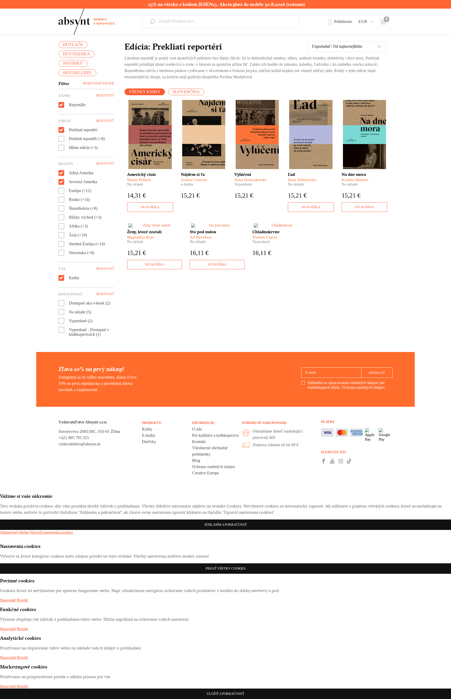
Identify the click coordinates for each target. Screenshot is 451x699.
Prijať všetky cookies (226, 568)
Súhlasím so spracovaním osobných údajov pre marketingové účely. (346, 385)
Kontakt (198, 441)
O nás (197, 429)
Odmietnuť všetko (14, 532)
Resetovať (105, 95)
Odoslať (377, 373)
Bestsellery (77, 72)
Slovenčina (186, 91)
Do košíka (150, 207)
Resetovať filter (98, 83)
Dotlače (73, 44)
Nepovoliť (8, 600)
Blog (196, 460)
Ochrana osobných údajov (363, 387)
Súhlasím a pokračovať (225, 525)
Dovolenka (76, 54)
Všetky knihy (145, 91)
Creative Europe (205, 473)
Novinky (73, 63)
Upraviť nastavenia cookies (51, 532)
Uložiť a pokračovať (225, 694)
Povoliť (22, 600)
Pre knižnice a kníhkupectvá (215, 435)
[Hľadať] (152, 21)
